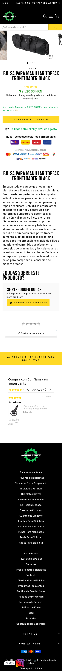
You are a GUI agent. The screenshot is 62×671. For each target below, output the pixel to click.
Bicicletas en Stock (31, 472)
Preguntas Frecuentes (31, 585)
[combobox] (24, 27)
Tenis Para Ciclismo (31, 537)
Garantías (31, 618)
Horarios (30, 633)
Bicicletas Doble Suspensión (31, 483)
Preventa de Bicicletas (31, 477)
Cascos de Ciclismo (31, 510)
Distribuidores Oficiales (31, 580)
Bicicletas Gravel (31, 493)
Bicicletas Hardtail (31, 488)
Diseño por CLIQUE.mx (31, 668)
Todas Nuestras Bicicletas (31, 569)
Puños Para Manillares (31, 531)
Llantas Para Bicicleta (31, 520)
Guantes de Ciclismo (31, 515)
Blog (31, 612)
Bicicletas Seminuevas (31, 499)
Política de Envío (31, 607)
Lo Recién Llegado (31, 504)
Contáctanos (30, 643)
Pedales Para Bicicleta (31, 526)
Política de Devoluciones (31, 591)
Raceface (14, 402)
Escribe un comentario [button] (32, 333)
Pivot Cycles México (31, 558)
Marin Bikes (31, 553)
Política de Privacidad (31, 596)
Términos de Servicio (31, 601)
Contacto (31, 574)
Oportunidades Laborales (31, 623)
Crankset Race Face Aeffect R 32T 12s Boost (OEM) (13, 421)
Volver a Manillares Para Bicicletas (33, 358)
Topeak (31, 68)
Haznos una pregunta (29, 302)
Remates (31, 564)
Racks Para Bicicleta (31, 542)
